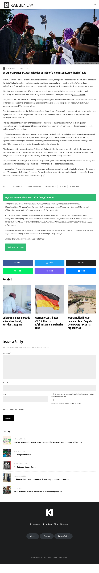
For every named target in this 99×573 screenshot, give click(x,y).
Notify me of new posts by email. (14, 409)
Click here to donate (15, 247)
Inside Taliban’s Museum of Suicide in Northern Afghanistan (38, 492)
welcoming (18, 126)
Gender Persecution (34, 186)
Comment (7, 353)
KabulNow (10, 68)
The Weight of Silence (22, 455)
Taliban (63, 186)
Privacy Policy (63, 536)
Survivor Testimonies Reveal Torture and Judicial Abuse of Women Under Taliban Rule (48, 442)
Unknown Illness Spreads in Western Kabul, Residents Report (16, 321)
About (32, 536)
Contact (47, 536)
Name (5, 383)
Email (5, 394)
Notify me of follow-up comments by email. (66, 403)
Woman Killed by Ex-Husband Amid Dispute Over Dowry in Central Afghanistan (80, 323)
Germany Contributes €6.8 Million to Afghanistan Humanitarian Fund (49, 323)
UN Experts (75, 186)
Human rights (51, 186)
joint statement (78, 94)
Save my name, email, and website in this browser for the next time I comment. (72, 395)
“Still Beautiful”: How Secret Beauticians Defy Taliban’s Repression (41, 479)
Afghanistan (18, 186)
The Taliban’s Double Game (25, 467)
